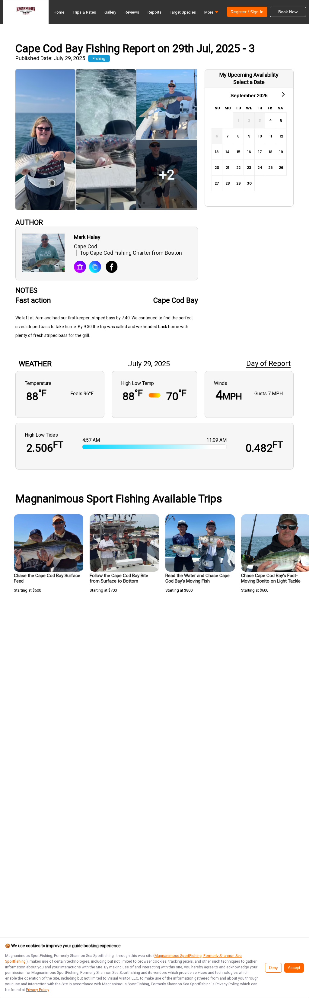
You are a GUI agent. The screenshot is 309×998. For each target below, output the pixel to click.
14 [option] (227, 151)
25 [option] (270, 167)
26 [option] (281, 167)
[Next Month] (283, 94)
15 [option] (239, 151)
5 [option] (281, 120)
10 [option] (260, 136)
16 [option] (249, 151)
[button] (211, 14)
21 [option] (227, 167)
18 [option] (270, 151)
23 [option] (249, 167)
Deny (273, 968)
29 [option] (238, 183)
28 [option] (227, 183)
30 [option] (249, 183)
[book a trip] (80, 267)
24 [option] (259, 167)
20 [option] (217, 167)
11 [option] (270, 136)
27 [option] (217, 183)
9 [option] (249, 136)
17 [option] (260, 151)
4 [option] (270, 120)
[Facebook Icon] (109, 267)
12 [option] (281, 136)
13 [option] (217, 151)
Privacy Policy (37, 989)
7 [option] (227, 136)
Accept (294, 968)
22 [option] (238, 167)
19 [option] (281, 151)
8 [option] (238, 136)
